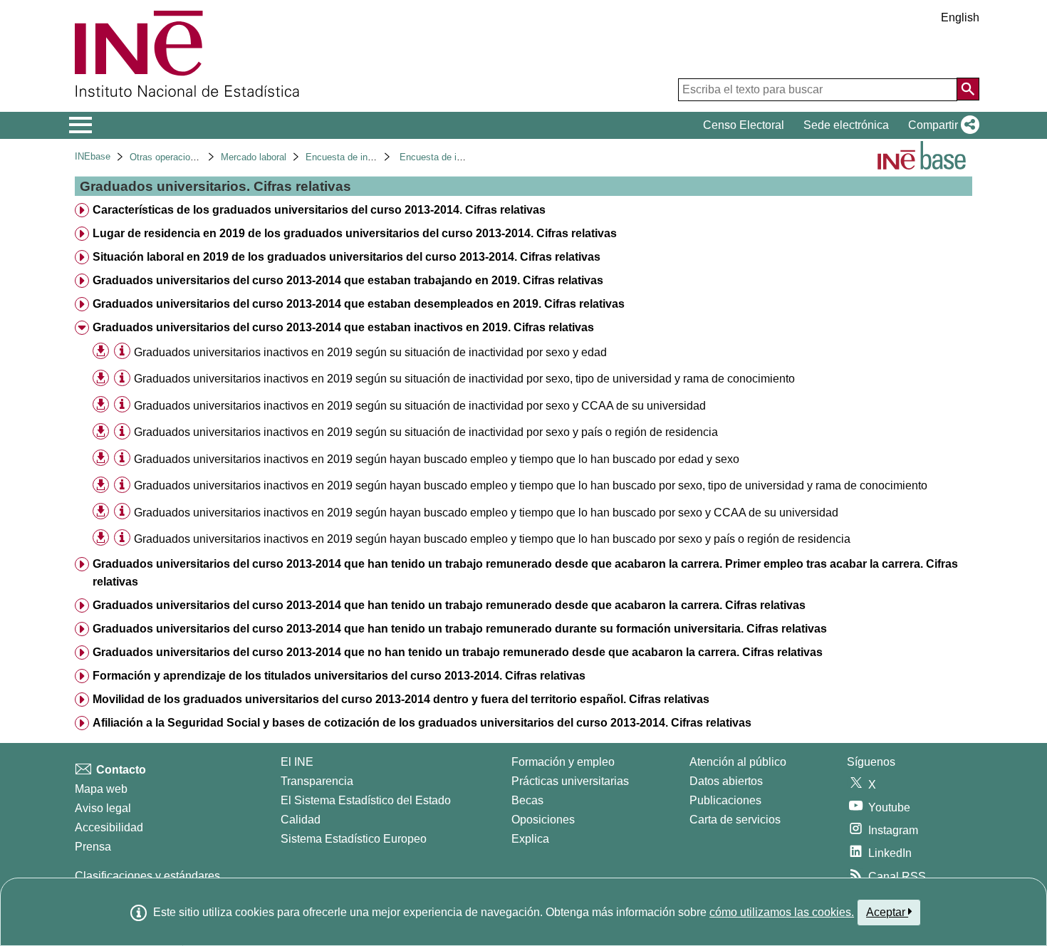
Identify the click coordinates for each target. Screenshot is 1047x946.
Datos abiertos (726, 781)
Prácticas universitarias (570, 781)
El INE (297, 762)
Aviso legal (103, 808)
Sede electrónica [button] (846, 125)
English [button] (960, 17)
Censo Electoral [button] (743, 125)
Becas (527, 800)
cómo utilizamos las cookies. (781, 912)
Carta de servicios (735, 820)
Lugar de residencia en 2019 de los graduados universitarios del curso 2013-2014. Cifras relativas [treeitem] (355, 233)
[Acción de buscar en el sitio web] (968, 89)
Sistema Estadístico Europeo (354, 839)
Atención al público (737, 762)
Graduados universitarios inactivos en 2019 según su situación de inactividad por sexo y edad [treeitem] (370, 352)
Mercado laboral (253, 157)
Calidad (301, 820)
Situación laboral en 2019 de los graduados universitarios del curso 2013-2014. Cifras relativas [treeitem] (346, 257)
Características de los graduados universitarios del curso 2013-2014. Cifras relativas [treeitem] (319, 210)
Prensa (93, 847)
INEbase (92, 156)
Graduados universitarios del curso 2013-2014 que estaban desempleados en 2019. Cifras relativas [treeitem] (359, 304)
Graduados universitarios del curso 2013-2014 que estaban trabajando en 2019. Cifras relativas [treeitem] (348, 280)
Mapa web (101, 789)
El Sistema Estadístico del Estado (366, 800)
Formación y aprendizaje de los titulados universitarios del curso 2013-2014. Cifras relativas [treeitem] (339, 676)
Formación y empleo (563, 762)
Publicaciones (725, 800)
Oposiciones (543, 820)
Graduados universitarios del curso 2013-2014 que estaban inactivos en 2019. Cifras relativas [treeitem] (343, 327)
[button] (940, 125)
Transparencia (317, 781)
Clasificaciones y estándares (147, 876)
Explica (530, 839)
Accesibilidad (109, 827)
